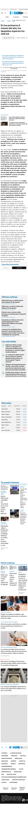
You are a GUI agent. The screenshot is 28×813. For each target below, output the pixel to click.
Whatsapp (21, 747)
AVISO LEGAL (5, 780)
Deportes (22, 764)
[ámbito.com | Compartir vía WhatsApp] (16, 37)
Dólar (7, 17)
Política (9, 21)
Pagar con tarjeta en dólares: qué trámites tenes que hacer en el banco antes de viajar (14, 616)
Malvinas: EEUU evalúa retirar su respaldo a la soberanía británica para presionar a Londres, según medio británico (15, 348)
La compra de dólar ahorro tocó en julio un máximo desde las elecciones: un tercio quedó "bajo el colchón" (15, 358)
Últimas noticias (15, 753)
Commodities (17, 405)
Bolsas (10, 405)
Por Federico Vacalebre (21, 593)
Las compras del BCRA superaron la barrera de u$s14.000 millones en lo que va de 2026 (13, 688)
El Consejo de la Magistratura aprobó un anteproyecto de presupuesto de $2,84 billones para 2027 (13, 63)
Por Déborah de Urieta (4, 548)
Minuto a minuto (6, 659)
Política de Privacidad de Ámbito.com (13, 777)
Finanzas (14, 756)
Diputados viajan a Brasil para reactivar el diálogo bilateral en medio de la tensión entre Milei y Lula (4, 535)
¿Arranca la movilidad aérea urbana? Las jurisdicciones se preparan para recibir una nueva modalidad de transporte (13, 332)
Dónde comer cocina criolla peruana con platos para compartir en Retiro (14, 314)
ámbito (3, 21)
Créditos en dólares (23, 9)
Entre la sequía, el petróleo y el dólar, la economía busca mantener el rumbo (14, 626)
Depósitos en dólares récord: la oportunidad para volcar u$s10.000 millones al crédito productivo (13, 322)
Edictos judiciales (18, 780)
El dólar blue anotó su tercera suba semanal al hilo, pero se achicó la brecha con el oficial (16, 374)
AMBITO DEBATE (22, 788)
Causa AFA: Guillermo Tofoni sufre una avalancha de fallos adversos (17, 118)
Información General (8, 769)
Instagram (9, 747)
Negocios (4, 761)
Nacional (4, 764)
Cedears (24, 405)
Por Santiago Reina (5, 655)
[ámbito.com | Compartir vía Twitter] (20, 37)
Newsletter (23, 747)
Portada (4, 753)
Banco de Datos (6, 758)
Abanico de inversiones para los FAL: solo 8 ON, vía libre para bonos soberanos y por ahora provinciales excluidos (16, 367)
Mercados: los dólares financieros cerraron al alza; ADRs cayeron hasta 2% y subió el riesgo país (13, 663)
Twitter (2, 747)
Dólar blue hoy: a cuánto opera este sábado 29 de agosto (12, 301)
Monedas (3, 405)
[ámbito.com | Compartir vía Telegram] (24, 37)
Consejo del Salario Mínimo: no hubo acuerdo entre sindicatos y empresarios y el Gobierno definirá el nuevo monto (23, 498)
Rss (2, 774)
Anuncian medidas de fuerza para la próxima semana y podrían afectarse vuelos (23, 518)
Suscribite (19, 267)
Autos (21, 769)
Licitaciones (13, 782)
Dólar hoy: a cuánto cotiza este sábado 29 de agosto (12, 307)
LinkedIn (13, 747)
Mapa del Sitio (11, 774)
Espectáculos (6, 772)
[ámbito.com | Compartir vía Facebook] (18, 37)
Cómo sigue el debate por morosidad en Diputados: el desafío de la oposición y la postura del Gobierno (13, 57)
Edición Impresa (6, 766)
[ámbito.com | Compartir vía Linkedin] (22, 37)
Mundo (13, 764)
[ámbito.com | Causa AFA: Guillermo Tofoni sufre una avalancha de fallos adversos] (4, 118)
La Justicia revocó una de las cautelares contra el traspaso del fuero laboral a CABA (18, 124)
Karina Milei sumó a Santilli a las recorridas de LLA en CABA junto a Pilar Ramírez (4, 504)
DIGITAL (6, 788)
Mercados (18, 758)
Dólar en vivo (13, 9)
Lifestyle (22, 761)
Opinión (13, 761)
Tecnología (18, 772)
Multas (3, 782)
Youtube (17, 747)
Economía (16, 17)
